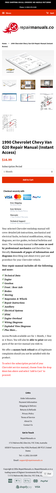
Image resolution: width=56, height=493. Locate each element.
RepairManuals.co (26, 469)
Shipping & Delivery (28, 406)
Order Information (28, 398)
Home (4, 43)
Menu (8, 13)
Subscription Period (12, 166)
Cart (52, 13)
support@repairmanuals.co (31, 460)
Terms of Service (28, 417)
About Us (28, 421)
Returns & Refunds (28, 409)
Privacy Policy (28, 413)
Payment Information (28, 402)
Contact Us (28, 425)
